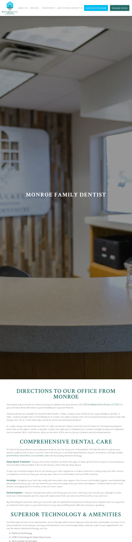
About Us (23, 8)
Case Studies (63, 8)
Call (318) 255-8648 (96, 8)
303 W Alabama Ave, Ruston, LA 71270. (102, 404)
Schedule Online (119, 8)
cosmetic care (42, 455)
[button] (34, 8)
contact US (77, 8)
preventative (13, 455)
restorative (24, 455)
